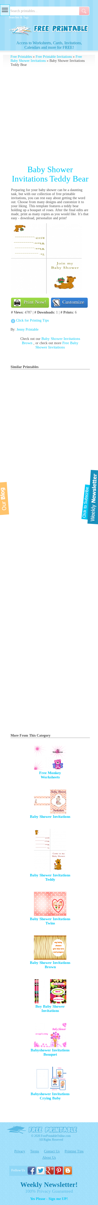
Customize (73, 302)
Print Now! (35, 302)
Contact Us (52, 1151)
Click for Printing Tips (32, 320)
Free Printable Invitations (54, 57)
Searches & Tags (19, 17)
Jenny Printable (27, 329)
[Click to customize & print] (46, 292)
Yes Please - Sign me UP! (49, 1199)
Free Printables (21, 57)
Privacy (19, 1151)
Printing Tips (74, 1151)
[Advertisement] (49, 116)
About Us (49, 1157)
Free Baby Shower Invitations (56, 345)
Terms (34, 1151)
